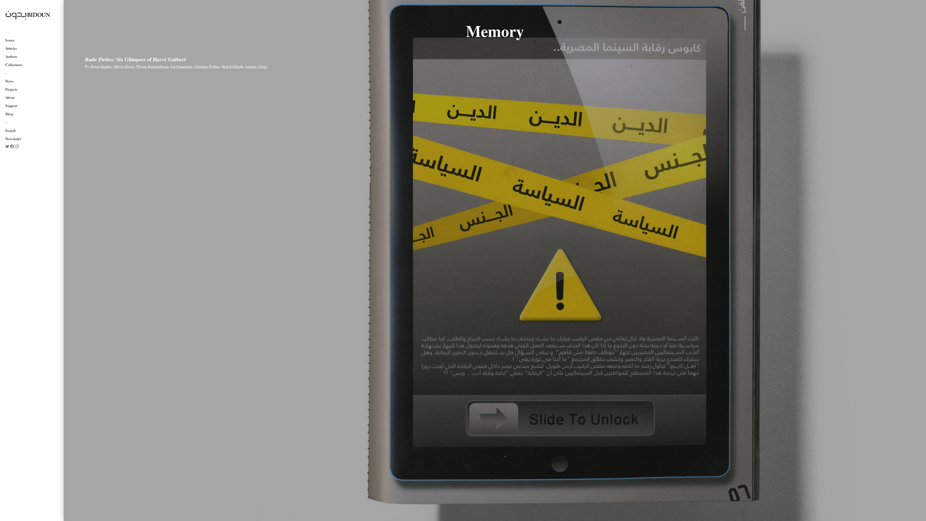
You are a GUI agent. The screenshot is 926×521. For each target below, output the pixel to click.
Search (10, 130)
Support (11, 105)
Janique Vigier (256, 66)
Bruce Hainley (101, 66)
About (10, 97)
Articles (11, 48)
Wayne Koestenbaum (152, 66)
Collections (13, 64)
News (9, 80)
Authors (11, 56)
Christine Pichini (206, 66)
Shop (9, 113)
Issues (9, 39)
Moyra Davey (124, 66)
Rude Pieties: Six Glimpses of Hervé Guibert (135, 59)
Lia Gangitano (181, 66)
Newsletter (13, 138)
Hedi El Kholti (232, 66)
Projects (11, 89)
